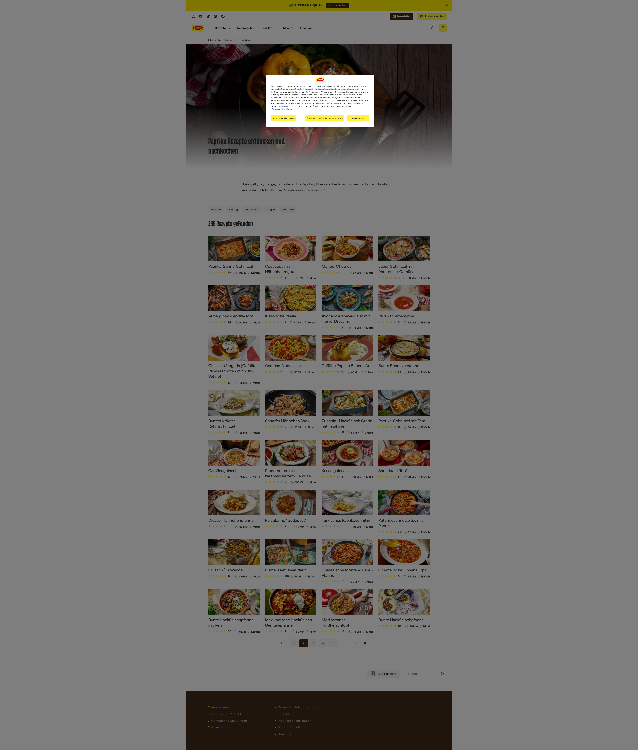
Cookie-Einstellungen (284, 118)
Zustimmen (358, 118)
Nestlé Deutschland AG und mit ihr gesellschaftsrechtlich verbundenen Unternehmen (314, 89)
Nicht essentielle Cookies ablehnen (325, 118)
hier (283, 106)
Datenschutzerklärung (282, 109)
